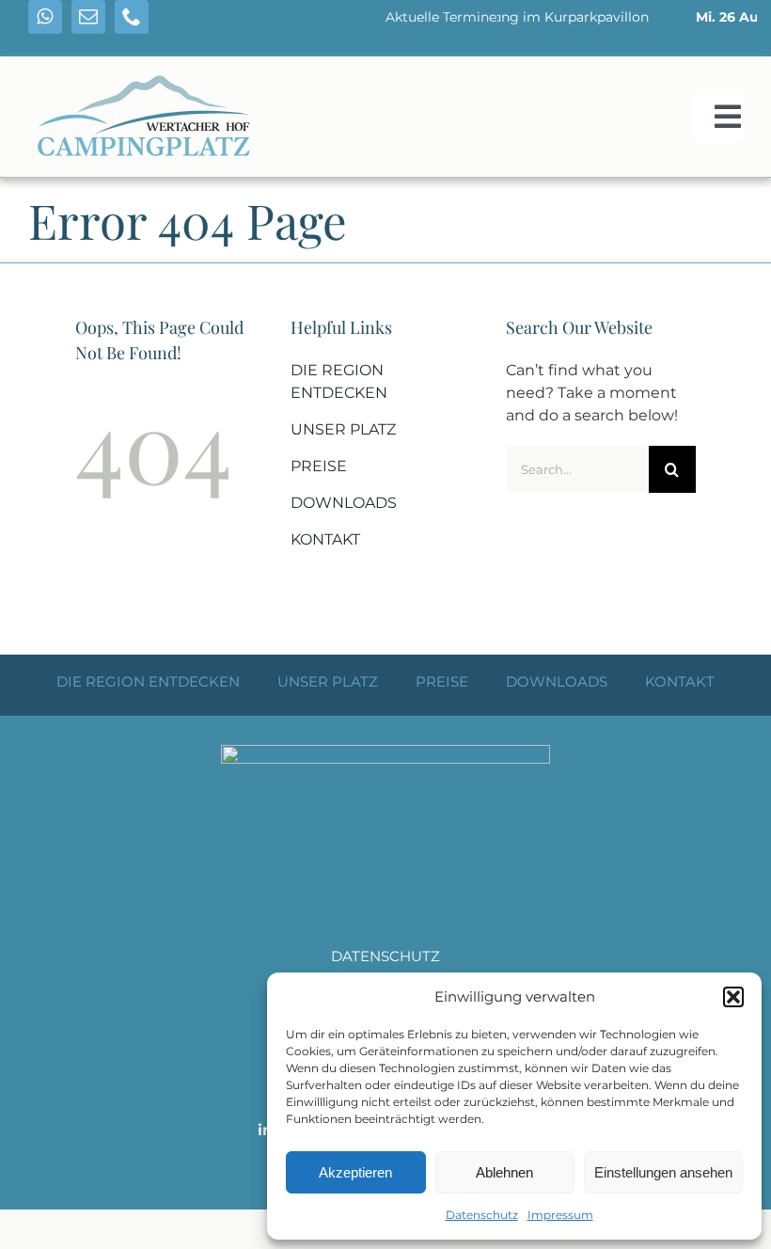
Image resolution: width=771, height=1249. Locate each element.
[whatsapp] (45, 17)
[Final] (145, 68)
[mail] (88, 17)
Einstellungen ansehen (663, 1172)
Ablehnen (504, 1172)
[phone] (132, 17)
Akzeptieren (355, 1172)
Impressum (560, 1215)
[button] (733, 997)
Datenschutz (482, 1215)
